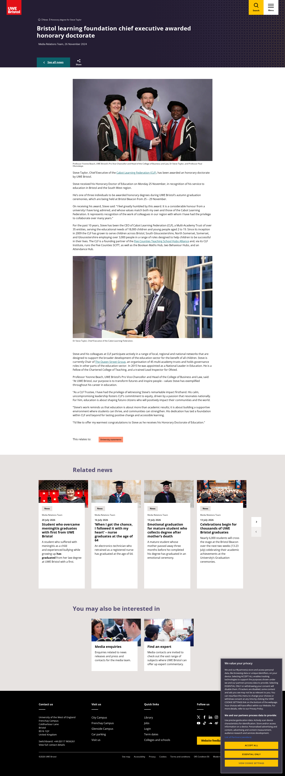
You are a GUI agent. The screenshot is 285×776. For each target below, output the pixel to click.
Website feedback (212, 740)
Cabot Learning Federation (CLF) (136, 172)
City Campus (99, 717)
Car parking (99, 734)
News (45, 19)
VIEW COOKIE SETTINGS (251, 763)
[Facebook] (205, 720)
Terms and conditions (180, 756)
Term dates (151, 734)
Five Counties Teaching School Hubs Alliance (161, 241)
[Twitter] (199, 720)
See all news (55, 62)
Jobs (146, 723)
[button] (78, 62)
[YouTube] (199, 726)
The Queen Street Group (110, 362)
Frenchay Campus (103, 723)
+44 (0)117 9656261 (64, 741)
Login (147, 729)
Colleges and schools (157, 740)
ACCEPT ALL (251, 745)
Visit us (96, 740)
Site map (126, 756)
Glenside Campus (102, 729)
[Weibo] (217, 726)
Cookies (163, 756)
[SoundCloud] (211, 726)
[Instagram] (217, 720)
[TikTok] (205, 726)
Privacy (152, 756)
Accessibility (139, 756)
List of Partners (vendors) (238, 737)
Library (148, 717)
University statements (110, 439)
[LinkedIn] (211, 720)
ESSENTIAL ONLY (251, 754)
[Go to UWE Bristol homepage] (39, 19)
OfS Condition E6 (201, 756)
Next (256, 522)
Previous (256, 532)
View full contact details (52, 744)
